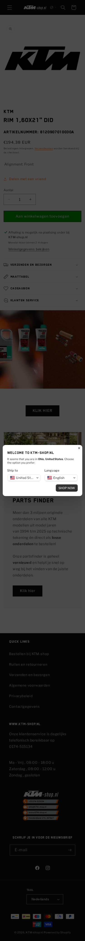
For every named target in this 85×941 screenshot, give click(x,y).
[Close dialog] (79, 448)
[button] (24, 477)
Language (52, 470)
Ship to (12, 470)
